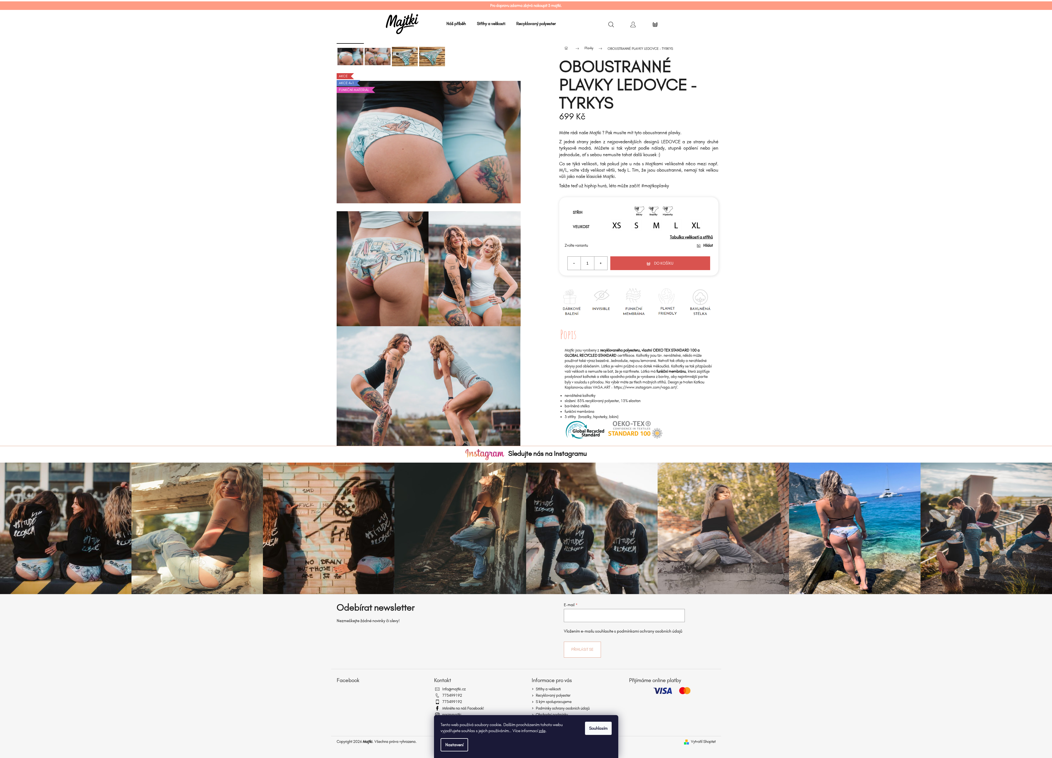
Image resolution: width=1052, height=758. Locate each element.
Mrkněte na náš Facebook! (463, 708)
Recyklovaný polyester (553, 695)
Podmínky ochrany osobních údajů (563, 708)
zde (542, 730)
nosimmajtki (451, 714)
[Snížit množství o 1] (574, 263)
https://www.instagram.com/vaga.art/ (645, 387)
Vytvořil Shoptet (703, 741)
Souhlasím (598, 728)
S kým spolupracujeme (554, 701)
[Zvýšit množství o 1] (600, 263)
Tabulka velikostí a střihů (691, 237)
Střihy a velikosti (548, 689)
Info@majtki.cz (454, 689)
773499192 (452, 695)
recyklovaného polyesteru (620, 350)
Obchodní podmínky (552, 714)
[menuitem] (456, 24)
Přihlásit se (582, 649)
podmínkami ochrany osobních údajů (649, 631)
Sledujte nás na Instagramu (547, 453)
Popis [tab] (568, 334)
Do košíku (664, 263)
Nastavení (454, 744)
